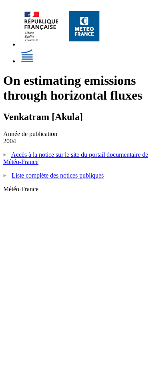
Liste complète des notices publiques (58, 175)
